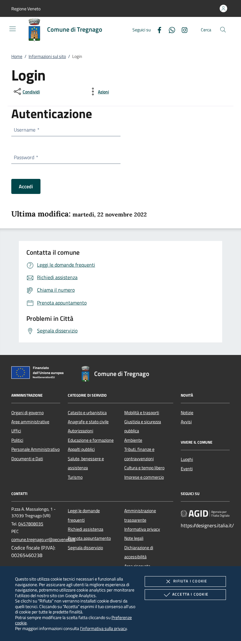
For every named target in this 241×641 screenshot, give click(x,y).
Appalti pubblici (81, 449)
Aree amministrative (30, 421)
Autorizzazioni (80, 430)
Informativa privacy (142, 529)
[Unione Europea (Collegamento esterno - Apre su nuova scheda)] (39, 374)
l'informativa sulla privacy (103, 628)
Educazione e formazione (91, 440)
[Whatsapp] (169, 29)
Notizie (187, 412)
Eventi (187, 468)
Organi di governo (27, 412)
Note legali (133, 538)
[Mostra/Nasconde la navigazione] (12, 29)
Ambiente (133, 440)
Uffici (16, 430)
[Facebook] (157, 29)
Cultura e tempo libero (144, 467)
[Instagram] (182, 29)
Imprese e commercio (144, 477)
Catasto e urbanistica (87, 412)
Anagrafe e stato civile (88, 421)
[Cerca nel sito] (223, 29)
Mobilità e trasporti (141, 412)
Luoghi (187, 459)
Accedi (26, 186)
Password (26, 157)
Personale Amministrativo (35, 449)
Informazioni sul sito (47, 56)
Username (26, 129)
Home (16, 56)
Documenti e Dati (27, 458)
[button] (25, 8)
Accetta (190, 594)
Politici (17, 440)
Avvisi (186, 421)
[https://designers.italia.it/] (205, 513)
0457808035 (30, 523)
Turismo (75, 477)
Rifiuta (190, 581)
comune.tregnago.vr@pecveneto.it (43, 539)
